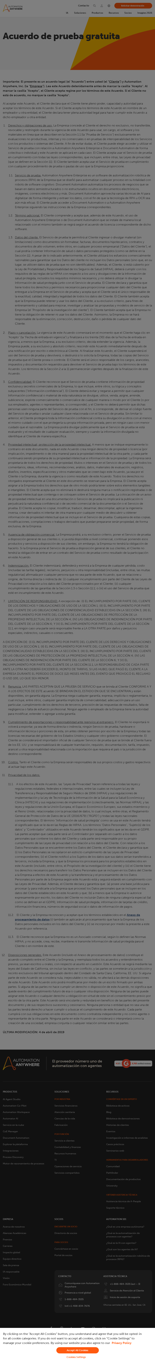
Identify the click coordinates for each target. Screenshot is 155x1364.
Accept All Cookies (77, 1350)
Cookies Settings (76, 1357)
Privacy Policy (121, 1343)
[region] (77, 1346)
